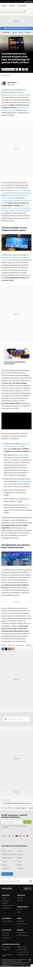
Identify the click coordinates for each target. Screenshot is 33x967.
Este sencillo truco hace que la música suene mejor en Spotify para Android (17, 803)
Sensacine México (22, 949)
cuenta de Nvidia (21, 455)
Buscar (30, 881)
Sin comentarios (9, 69)
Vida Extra (20, 900)
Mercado (19, 858)
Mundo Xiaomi (6, 908)
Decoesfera (5, 935)
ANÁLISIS (4, 6)
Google (19, 861)
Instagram (20, 835)
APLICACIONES (21, 6)
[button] (13, 82)
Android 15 (20, 868)
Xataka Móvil (5, 900)
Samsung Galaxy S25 (21, 808)
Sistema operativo (7, 858)
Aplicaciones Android (8, 854)
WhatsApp (7, 32)
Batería (28, 32)
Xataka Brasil (6, 949)
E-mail (26, 69)
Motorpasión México (23, 954)
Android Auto (6, 868)
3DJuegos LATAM (22, 947)
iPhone (21, 32)
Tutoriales (11, 645)
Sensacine (20, 909)
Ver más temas (7, 874)
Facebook (16, 69)
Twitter (20, 69)
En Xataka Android (8, 360)
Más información (6, 965)
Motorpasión (20, 921)
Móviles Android (7, 851)
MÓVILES (12, 6)
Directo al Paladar (7, 921)
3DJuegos (20, 898)
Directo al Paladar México (7, 955)
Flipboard (23, 69)
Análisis (19, 851)
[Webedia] (28, 1)
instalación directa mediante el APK (15, 95)
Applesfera (5, 903)
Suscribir (27, 822)
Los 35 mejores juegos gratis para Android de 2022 (14, 363)
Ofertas (14, 32)
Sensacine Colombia (23, 952)
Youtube (16, 835)
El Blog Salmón (21, 933)
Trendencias (5, 933)
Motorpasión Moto (22, 923)
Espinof (19, 912)
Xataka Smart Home (7, 905)
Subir (26, 888)
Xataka (4, 898)
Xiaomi (4, 865)
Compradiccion (6, 938)
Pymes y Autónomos (23, 935)
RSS (24, 835)
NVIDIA (29, 645)
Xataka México (6, 947)
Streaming (21, 645)
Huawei (4, 861)
